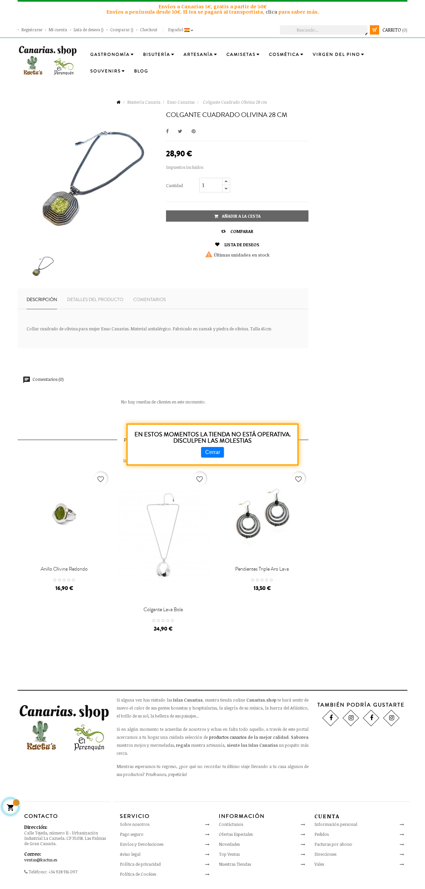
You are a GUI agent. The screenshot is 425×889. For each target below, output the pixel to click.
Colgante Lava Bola (163, 609)
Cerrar (212, 452)
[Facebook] (330, 718)
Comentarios (149, 299)
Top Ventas (229, 854)
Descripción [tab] (42, 299)
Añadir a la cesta (241, 216)
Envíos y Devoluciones (141, 844)
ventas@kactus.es (40, 860)
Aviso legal (130, 854)
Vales (319, 864)
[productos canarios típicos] (48, 60)
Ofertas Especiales (236, 834)
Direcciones (325, 854)
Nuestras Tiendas (235, 864)
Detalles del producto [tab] (95, 299)
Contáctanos (231, 824)
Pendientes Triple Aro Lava (262, 569)
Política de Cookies (138, 874)
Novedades (229, 844)
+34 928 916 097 (62, 872)
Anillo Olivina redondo (64, 569)
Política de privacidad (140, 864)
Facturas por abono (333, 844)
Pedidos (321, 834)
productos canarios (227, 737)
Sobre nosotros (134, 824)
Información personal (335, 824)
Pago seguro (131, 834)
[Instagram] (351, 718)
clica (272, 11)
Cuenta (327, 816)
